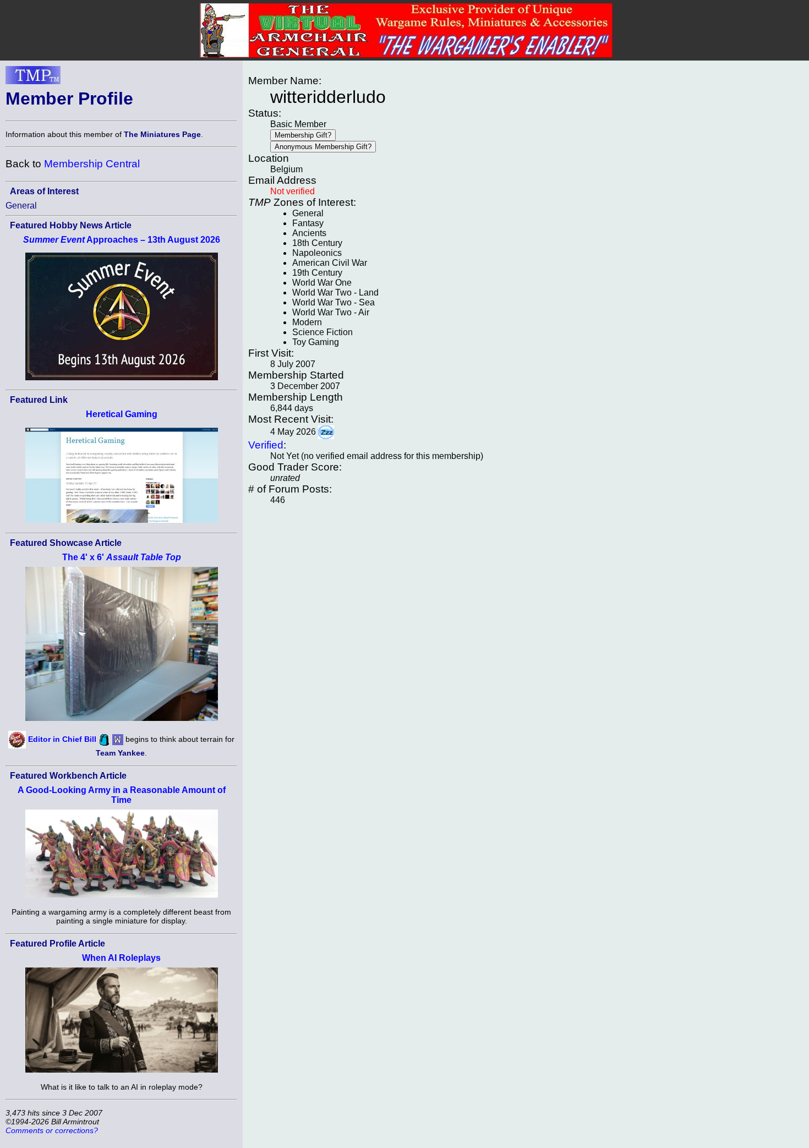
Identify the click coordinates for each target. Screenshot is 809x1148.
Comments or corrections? (52, 1130)
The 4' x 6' (121, 557)
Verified (265, 445)
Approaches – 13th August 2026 (121, 239)
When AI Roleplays (121, 958)
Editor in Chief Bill (62, 739)
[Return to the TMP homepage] (33, 78)
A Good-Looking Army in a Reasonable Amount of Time (122, 795)
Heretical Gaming (121, 414)
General (21, 205)
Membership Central (92, 164)
